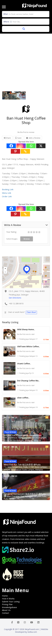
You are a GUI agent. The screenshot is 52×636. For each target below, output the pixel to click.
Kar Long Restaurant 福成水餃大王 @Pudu (25, 494)
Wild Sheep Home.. (26, 329)
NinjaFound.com (9, 532)
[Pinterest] (15, 151)
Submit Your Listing (11, 601)
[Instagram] (21, 145)
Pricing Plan (7, 604)
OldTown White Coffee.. (28, 346)
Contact (5, 613)
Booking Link (7, 189)
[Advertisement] (26, 61)
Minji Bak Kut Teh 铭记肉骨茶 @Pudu (22, 465)
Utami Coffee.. (24, 363)
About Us (6, 610)
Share (8, 138)
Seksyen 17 (33, 339)
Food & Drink (10, 432)
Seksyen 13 (33, 356)
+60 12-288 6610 (16, 303)
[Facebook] (11, 145)
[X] (40, 145)
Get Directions (15, 297)
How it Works (8, 598)
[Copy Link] (25, 151)
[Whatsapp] (31, 145)
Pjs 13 (31, 373)
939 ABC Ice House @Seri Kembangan (22, 435)
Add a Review (34, 138)
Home (5, 595)
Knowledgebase (9, 607)
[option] (14, 95)
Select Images (11, 239)
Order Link (7, 196)
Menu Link (6, 193)
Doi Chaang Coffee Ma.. (28, 380)
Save (19, 138)
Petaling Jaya (24, 339)
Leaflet (46, 287)
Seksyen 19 (33, 407)
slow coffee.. (23, 397)
